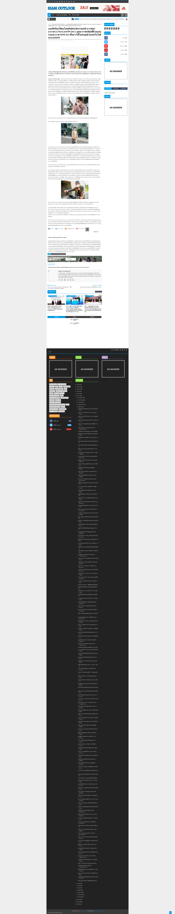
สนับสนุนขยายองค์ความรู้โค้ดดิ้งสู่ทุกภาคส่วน (87, 880)
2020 (78, 899)
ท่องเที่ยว (52, 388)
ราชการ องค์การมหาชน (52, 296)
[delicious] (74, 2)
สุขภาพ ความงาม (54, 409)
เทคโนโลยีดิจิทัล (59, 388)
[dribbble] (64, 2)
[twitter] (57, 2)
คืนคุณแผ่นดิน (67, 386)
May (79, 887)
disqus (74, 317)
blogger (56, 317)
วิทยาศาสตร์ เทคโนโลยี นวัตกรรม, (67, 40)
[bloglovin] (62, 2)
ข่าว (53, 15)
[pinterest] (60, 2)
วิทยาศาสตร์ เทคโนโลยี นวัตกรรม (58, 24)
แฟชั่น (61, 395)
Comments (123, 88)
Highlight (108, 88)
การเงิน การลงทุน (62, 384)
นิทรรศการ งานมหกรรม (61, 390)
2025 (78, 386)
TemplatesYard (84, 910)
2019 (78, 901)
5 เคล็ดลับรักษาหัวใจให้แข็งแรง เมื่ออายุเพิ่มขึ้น (87, 431)
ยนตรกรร (52, 400)
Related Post (52, 291)
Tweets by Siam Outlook (109, 92)
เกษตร (60, 386)
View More (99, 291)
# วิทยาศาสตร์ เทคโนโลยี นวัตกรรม (58, 254)
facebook (92, 317)
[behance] (69, 2)
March (79, 892)
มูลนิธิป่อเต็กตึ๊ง (64, 397)
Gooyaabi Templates (98, 910)
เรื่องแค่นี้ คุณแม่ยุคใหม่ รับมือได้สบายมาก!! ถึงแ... (88, 647)
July (79, 883)
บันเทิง (51, 393)
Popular (115, 88)
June (79, 885)
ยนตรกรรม (58, 400)
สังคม (67, 404)
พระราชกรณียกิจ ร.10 (59, 393)
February (80, 894)
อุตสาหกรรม (61, 411)
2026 (78, 384)
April (79, 890)
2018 (78, 904)
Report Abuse (105, 379)
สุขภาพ (63, 406)
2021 (78, 395)
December (80, 397)
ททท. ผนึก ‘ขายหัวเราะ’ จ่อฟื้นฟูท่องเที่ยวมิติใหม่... (88, 584)
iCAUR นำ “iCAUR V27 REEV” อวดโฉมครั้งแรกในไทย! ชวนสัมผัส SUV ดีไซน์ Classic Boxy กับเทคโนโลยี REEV (69, 19)
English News (75, 15)
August (79, 406)
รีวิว (70, 15)
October (80, 402)
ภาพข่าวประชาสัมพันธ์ (61, 15)
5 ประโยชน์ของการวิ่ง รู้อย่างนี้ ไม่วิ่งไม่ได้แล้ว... (88, 778)
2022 (78, 393)
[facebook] (55, 2)
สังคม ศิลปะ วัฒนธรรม (55, 406)
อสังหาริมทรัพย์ (62, 409)
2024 (78, 389)
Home (49, 24)
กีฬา (57, 386)
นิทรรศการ (52, 390)
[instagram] (72, 2)
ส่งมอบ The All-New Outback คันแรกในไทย (87, 863)
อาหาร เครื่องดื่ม (53, 411)
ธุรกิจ (65, 388)
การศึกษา (52, 386)
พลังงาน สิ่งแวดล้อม (54, 395)
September (80, 404)
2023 (78, 391)
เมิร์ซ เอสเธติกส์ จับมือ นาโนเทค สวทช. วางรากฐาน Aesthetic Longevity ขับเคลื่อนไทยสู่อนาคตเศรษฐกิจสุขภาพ (55, 308)
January (80, 896)
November (80, 400)
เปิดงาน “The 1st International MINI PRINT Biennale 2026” (117, 19)
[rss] (67, 2)
